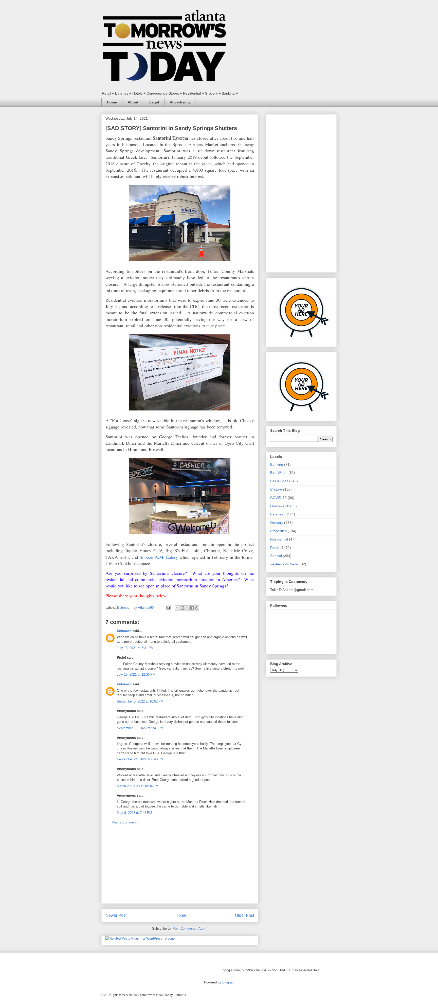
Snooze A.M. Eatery (159, 557)
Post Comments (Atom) (190, 928)
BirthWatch (278, 473)
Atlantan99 (146, 607)
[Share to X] (187, 608)
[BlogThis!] (182, 608)
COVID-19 (278, 498)
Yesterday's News (284, 564)
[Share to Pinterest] (196, 608)
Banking (276, 464)
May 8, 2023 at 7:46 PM (134, 813)
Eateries (123, 607)
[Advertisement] (180, 868)
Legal (154, 102)
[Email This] (177, 608)
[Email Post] (168, 607)
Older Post (244, 915)
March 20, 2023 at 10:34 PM (137, 786)
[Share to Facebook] (191, 608)
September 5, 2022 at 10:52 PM (140, 701)
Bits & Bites (279, 481)
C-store (276, 489)
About (133, 102)
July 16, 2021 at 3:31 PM (135, 648)
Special (276, 556)
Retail (274, 548)
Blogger (227, 982)
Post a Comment (124, 822)
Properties (278, 531)
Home (112, 102)
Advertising (180, 102)
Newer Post (115, 915)
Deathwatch (279, 506)
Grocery (276, 523)
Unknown (124, 631)
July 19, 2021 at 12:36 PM (136, 674)
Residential (279, 539)
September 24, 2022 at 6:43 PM (140, 759)
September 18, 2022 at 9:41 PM (140, 728)
